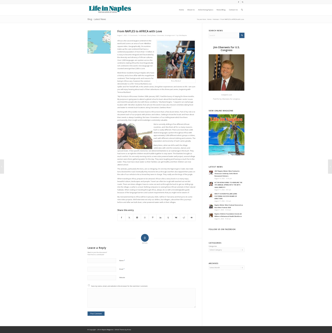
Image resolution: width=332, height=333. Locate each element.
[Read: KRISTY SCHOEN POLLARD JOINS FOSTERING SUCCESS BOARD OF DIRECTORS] (211, 195)
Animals (143, 35)
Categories (213, 246)
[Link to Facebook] (238, 2)
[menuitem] (181, 9)
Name (122, 260)
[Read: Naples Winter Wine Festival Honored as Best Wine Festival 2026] (211, 206)
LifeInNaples (182, 35)
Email (122, 269)
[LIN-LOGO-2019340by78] (110, 9)
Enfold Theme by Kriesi (123, 330)
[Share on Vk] (176, 217)
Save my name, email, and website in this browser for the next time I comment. (119, 286)
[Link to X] (242, 2)
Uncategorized (170, 35)
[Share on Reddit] (184, 217)
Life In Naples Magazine (105, 330)
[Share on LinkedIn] (160, 217)
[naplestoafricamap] (99, 42)
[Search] (241, 9)
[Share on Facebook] (121, 217)
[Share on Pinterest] (153, 217)
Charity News (151, 35)
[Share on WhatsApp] (145, 217)
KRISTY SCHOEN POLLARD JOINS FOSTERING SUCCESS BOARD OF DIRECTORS (226, 196)
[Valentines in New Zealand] (330, 166)
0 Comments (133, 35)
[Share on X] (129, 217)
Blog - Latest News (97, 19)
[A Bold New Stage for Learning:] (2, 166)
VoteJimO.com (226, 95)
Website (122, 277)
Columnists (160, 35)
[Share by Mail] (191, 217)
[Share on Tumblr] (168, 217)
